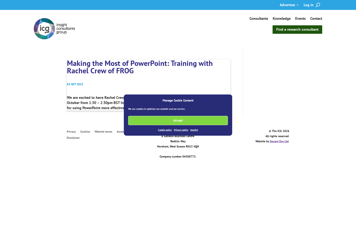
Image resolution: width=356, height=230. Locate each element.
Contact (316, 19)
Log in (309, 5)
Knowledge (282, 19)
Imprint (194, 129)
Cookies (85, 131)
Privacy (71, 131)
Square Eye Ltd (279, 141)
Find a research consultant (297, 29)
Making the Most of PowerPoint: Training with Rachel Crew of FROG (140, 66)
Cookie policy (165, 129)
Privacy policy (181, 129)
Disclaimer (73, 138)
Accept (178, 120)
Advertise (287, 5)
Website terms (103, 131)
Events (300, 19)
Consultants (258, 19)
